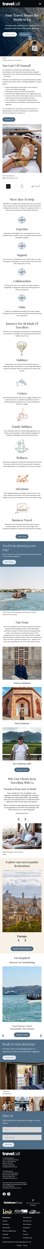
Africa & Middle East (9, 1231)
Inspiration (26, 1228)
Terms (25, 1245)
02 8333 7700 (11, 1176)
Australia (5, 1234)
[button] (40, 3)
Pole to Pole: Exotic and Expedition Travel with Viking (22, 1027)
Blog (24, 1231)
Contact (25, 1234)
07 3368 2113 (10, 1186)
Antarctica (5, 1238)
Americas (5, 1224)
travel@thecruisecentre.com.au (11, 1188)
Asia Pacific (6, 1228)
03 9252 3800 (11, 1165)
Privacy (19, 1245)
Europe (22, 936)
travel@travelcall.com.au (9, 1167)
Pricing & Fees (27, 1238)
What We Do (27, 1217)
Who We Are (27, 1221)
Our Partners (27, 1224)
